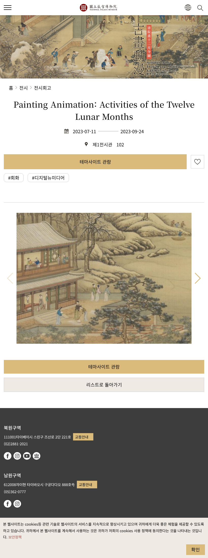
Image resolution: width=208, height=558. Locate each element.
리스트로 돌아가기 (104, 384)
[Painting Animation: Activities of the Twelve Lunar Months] (104, 278)
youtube (27, 456)
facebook (7, 456)
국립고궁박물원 (98, 7)
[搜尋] (201, 7)
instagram (17, 456)
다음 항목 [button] (198, 278)
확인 (195, 549)
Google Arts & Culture (36, 456)
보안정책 (15, 537)
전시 (23, 87)
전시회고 (42, 87)
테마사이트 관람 (95, 161)
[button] (7, 7)
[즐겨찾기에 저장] (197, 161)
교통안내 (81, 436)
